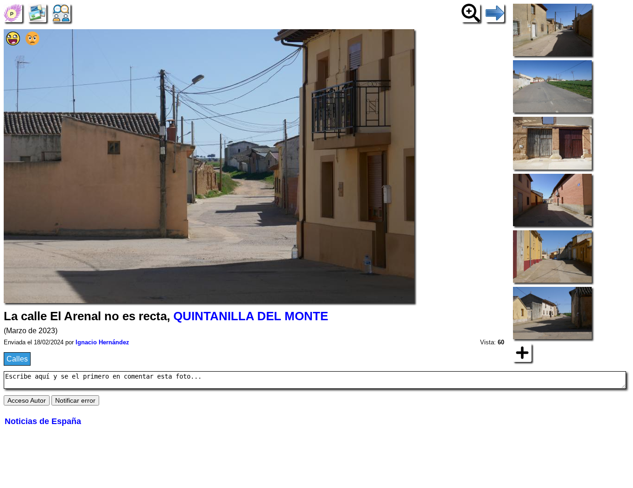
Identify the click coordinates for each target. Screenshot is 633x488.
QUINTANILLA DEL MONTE (250, 316)
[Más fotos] (522, 352)
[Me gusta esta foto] (13, 43)
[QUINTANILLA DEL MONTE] (13, 12)
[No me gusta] (32, 43)
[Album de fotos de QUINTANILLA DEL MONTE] (37, 12)
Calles (17, 359)
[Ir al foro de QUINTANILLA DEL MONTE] (61, 12)
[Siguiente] (495, 12)
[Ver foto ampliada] (471, 12)
